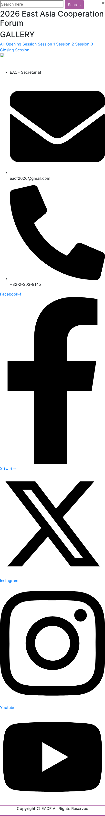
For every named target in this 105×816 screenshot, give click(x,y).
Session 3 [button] (84, 44)
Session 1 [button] (47, 44)
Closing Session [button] (14, 49)
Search (74, 4)
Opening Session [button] (22, 44)
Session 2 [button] (65, 44)
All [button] (3, 44)
